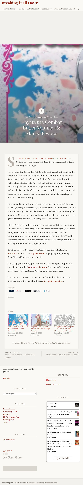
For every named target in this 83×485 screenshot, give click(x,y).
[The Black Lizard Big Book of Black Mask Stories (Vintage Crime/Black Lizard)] (77, 436)
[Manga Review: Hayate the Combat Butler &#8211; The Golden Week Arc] (64, 320)
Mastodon (6, 378)
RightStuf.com (37, 253)
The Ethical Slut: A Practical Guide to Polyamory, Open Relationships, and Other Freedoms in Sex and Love (59, 423)
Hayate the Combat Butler (46, 343)
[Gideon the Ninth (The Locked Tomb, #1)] (77, 406)
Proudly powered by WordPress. (15, 483)
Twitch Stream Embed (64, 9)
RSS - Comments (54, 385)
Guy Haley (52, 417)
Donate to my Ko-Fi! (10, 411)
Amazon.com (14, 253)
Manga (24, 343)
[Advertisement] (41, 28)
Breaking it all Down (20, 2)
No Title (7, 451)
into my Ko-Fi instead (52, 281)
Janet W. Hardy (53, 428)
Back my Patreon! (9, 409)
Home (22, 9)
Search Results (9, 9)
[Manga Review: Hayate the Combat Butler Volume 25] (18, 320)
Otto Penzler (52, 437)
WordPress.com (51, 483)
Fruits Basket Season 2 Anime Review (62, 353)
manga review (64, 343)
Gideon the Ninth (52, 404)
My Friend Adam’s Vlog (11, 417)
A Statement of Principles (39, 9)
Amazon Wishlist (8, 439)
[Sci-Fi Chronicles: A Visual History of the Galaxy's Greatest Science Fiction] (77, 416)
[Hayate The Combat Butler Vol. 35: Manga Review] (41, 320)
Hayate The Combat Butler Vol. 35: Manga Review (40, 329)
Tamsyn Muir (52, 406)
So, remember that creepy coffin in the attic (43, 158)
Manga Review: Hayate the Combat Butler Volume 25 (18, 329)
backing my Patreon (37, 267)
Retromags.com (8, 420)
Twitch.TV (6, 422)
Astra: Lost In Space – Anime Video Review (20, 355)
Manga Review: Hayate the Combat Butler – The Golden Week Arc (64, 329)
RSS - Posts (52, 380)
